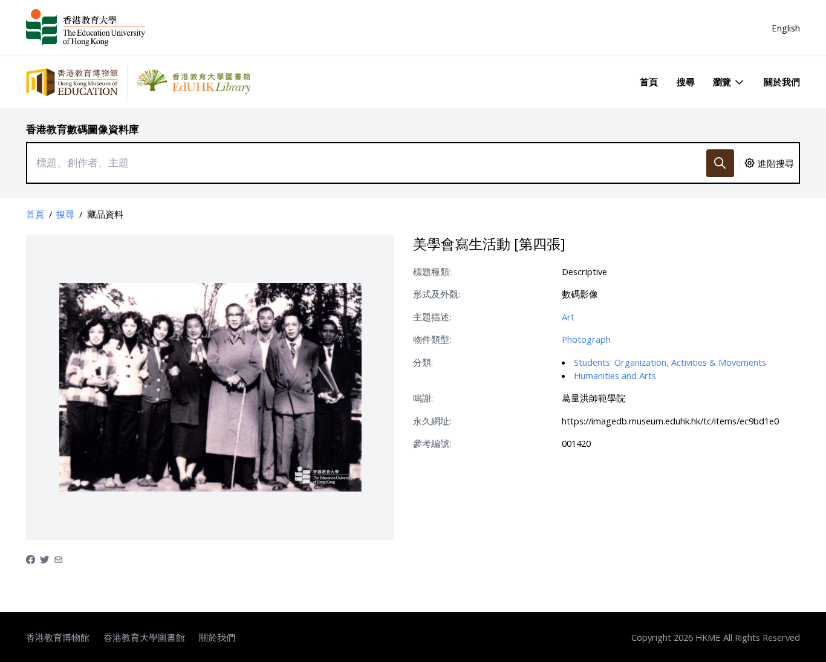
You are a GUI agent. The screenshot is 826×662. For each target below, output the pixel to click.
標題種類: (432, 271)
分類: (423, 362)
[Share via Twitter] (44, 558)
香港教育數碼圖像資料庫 (82, 129)
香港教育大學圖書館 (144, 637)
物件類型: (432, 339)
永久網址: (432, 421)
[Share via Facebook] (30, 558)
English (786, 28)
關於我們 (782, 82)
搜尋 (686, 82)
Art (568, 317)
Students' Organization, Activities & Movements (670, 362)
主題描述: (432, 317)
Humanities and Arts (615, 375)
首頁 (649, 82)
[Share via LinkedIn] (58, 558)
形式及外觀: (436, 294)
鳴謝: (423, 398)
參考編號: (432, 443)
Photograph (586, 339)
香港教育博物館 (57, 637)
